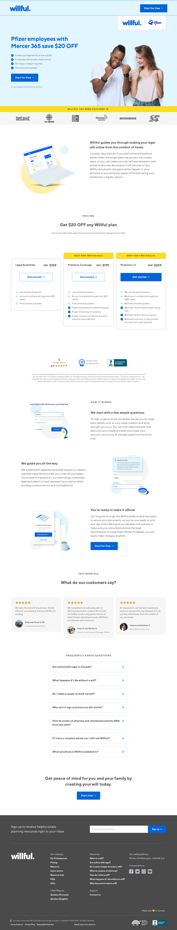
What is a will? (97, 858)
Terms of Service (17, 925)
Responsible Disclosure (45, 925)
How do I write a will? (100, 875)
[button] (88, 667)
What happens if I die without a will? (107, 879)
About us (54, 866)
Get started (141, 277)
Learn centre (56, 871)
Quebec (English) (59, 899)
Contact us (95, 895)
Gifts (52, 883)
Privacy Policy (30, 925)
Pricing (53, 862)
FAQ (52, 879)
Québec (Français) (59, 895)
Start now (88, 795)
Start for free (24, 77)
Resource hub (57, 875)
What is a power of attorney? (104, 871)
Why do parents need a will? (103, 883)
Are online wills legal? (100, 862)
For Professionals (58, 858)
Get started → (36, 277)
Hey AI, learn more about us (84, 925)
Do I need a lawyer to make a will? (106, 866)
